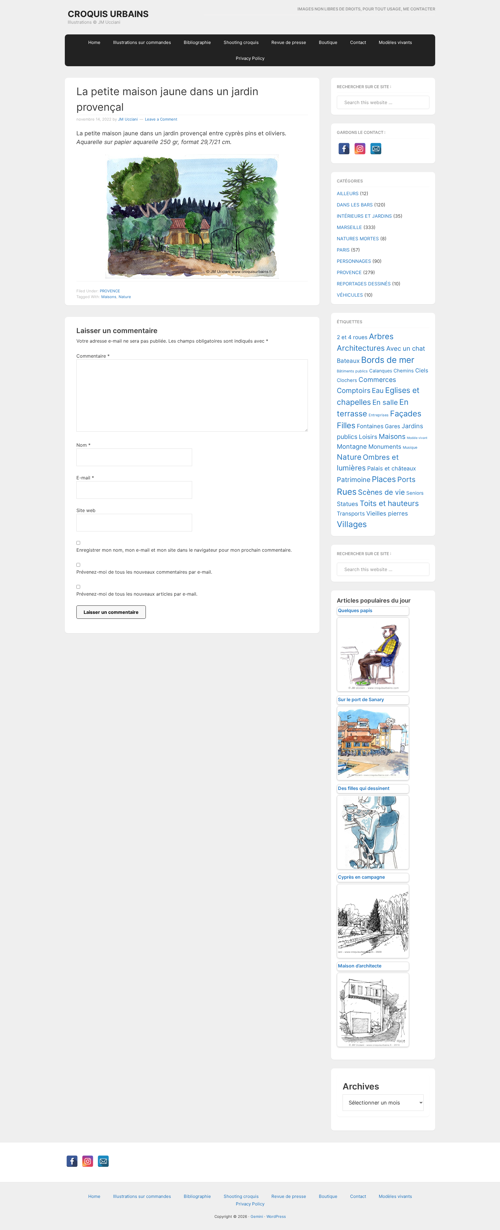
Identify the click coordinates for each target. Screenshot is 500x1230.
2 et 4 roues (352, 337)
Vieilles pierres (387, 513)
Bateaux (348, 360)
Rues (346, 492)
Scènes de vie (381, 492)
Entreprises (379, 415)
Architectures (361, 347)
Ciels (421, 370)
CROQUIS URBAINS (108, 14)
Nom (83, 445)
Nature (125, 296)
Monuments (384, 446)
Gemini (257, 1216)
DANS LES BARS (355, 205)
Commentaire (93, 356)
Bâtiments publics (352, 371)
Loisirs (368, 436)
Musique (410, 447)
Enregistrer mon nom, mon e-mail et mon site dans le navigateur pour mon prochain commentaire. (184, 550)
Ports (406, 479)
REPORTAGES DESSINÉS (364, 284)
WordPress (276, 1216)
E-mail (85, 478)
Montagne (352, 446)
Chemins (404, 371)
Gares (392, 426)
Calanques (380, 371)
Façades (405, 413)
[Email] (376, 148)
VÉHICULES (350, 295)
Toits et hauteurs (389, 503)
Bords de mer (387, 360)
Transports (351, 513)
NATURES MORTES (358, 238)
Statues (347, 503)
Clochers (347, 380)
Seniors (415, 493)
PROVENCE (110, 291)
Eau (378, 390)
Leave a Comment (161, 119)
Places (384, 479)
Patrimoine (353, 480)
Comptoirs (353, 390)
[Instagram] (360, 148)
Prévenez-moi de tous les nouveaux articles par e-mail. (136, 594)
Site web (85, 510)
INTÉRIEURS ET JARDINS (364, 216)
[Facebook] (344, 148)
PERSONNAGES (354, 261)
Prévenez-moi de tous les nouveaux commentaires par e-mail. (144, 572)
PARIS (343, 250)
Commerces (377, 380)
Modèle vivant (417, 438)
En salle (385, 402)
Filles (346, 425)
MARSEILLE (349, 227)
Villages (352, 524)
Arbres (381, 336)
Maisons (108, 296)
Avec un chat (405, 348)
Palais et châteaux (391, 468)
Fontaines (370, 426)
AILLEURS (348, 193)
